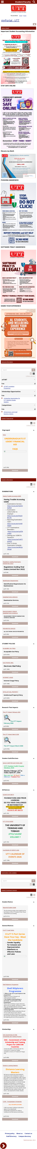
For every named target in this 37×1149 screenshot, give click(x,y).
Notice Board (5, 28)
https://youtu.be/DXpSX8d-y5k (14, 517)
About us (19, 1133)
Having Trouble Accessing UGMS (12, 496)
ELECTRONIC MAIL (8, 662)
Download (16, 470)
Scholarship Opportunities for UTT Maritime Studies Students (12, 400)
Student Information (7, 480)
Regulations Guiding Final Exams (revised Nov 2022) (12, 562)
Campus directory (24, 1136)
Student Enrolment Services (9, 890)
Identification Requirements (10, 580)
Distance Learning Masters (10, 1065)
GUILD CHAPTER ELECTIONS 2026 (12, 763)
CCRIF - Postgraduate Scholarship (12, 1101)
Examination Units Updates (9, 873)
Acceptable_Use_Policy (9, 648)
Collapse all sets (30, 376)
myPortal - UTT (10, 20)
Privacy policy (9, 1133)
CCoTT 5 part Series (8, 930)
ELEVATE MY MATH (8, 794)
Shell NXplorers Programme (10, 984)
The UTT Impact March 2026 (11, 734)
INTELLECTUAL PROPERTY (10, 692)
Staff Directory (11, 1136)
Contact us (28, 1133)
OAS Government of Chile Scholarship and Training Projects (12, 1035)
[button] (33, 370)
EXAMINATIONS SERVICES (10, 597)
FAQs (4, 435)
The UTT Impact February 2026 (11, 712)
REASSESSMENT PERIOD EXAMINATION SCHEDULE (10, 612)
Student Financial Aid (7, 418)
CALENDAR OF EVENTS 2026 (11, 850)
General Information (7, 362)
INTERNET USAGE (8, 677)
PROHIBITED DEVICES (9, 628)
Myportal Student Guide (9, 907)
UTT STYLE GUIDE (8, 821)
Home (20, 15)
